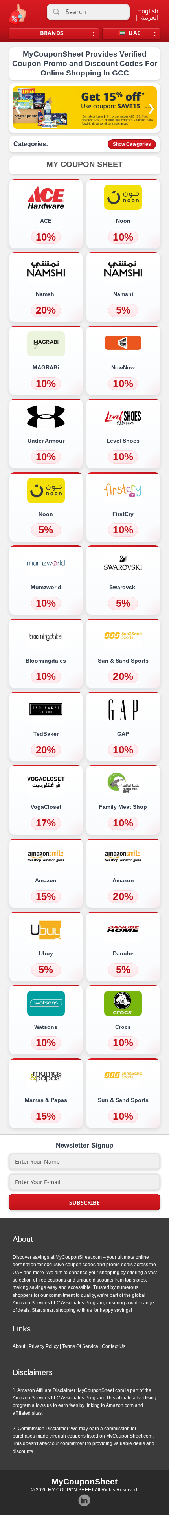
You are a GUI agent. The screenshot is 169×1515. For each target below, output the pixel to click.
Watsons (45, 1027)
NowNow (123, 367)
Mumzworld (46, 587)
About (19, 1346)
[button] (84, 165)
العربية (149, 18)
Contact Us (113, 1346)
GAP (123, 734)
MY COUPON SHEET (71, 1489)
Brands (51, 33)
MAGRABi (46, 367)
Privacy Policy (44, 1346)
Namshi (46, 294)
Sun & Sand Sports (123, 660)
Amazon (46, 880)
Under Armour (46, 440)
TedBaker (46, 734)
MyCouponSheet (84, 1481)
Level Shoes (123, 440)
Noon (123, 221)
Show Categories (132, 144)
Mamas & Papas (46, 1100)
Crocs (123, 1027)
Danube (123, 953)
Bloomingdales (46, 660)
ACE (45, 221)
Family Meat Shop (123, 807)
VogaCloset (46, 807)
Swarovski (123, 587)
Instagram (84, 1500)
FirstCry (123, 514)
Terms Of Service (80, 1346)
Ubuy (46, 953)
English (147, 11)
